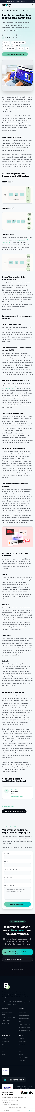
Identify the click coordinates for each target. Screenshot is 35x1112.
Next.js (4, 1038)
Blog (3, 10)
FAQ (20, 1051)
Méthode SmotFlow (24, 1027)
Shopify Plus (5, 1042)
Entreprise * (8, 877)
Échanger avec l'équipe (17, 796)
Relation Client (6, 1023)
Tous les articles (9, 806)
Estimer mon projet (24, 1057)
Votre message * (10, 885)
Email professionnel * (12, 869)
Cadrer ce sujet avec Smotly (15, 54)
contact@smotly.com (17, 969)
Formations (22, 1060)
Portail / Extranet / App (8, 1017)
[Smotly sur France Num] (5, 1071)
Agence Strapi (23, 1012)
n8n (3, 1051)
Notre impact (22, 1042)
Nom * (6, 861)
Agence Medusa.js (24, 1015)
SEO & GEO (22, 1021)
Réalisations (22, 1045)
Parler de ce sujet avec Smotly (13, 811)
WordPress (5, 1048)
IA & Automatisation (24, 1024)
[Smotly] (6, 5)
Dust (3, 1054)
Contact (21, 1054)
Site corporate (6, 1020)
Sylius (3, 1045)
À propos (21, 1038)
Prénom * (7, 853)
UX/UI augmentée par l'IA (25, 1030)
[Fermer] (33, 1)
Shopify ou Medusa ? (24, 1018)
